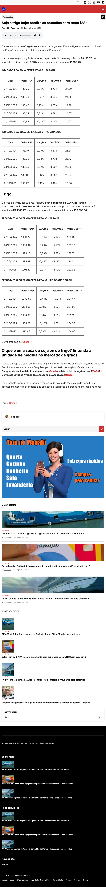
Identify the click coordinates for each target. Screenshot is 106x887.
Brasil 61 (14, 403)
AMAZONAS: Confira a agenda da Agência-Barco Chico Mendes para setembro (43, 533)
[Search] (101, 429)
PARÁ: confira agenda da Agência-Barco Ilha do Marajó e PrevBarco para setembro (45, 598)
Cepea (26, 341)
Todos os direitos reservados (19, 875)
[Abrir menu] (3, 2)
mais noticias (9, 505)
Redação (15, 28)
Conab (53, 371)
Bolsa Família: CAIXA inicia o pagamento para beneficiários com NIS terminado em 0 (46, 566)
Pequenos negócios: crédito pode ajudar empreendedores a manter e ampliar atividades (46, 702)
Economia (5, 530)
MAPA (95, 371)
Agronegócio (8, 17)
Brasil (4, 700)
